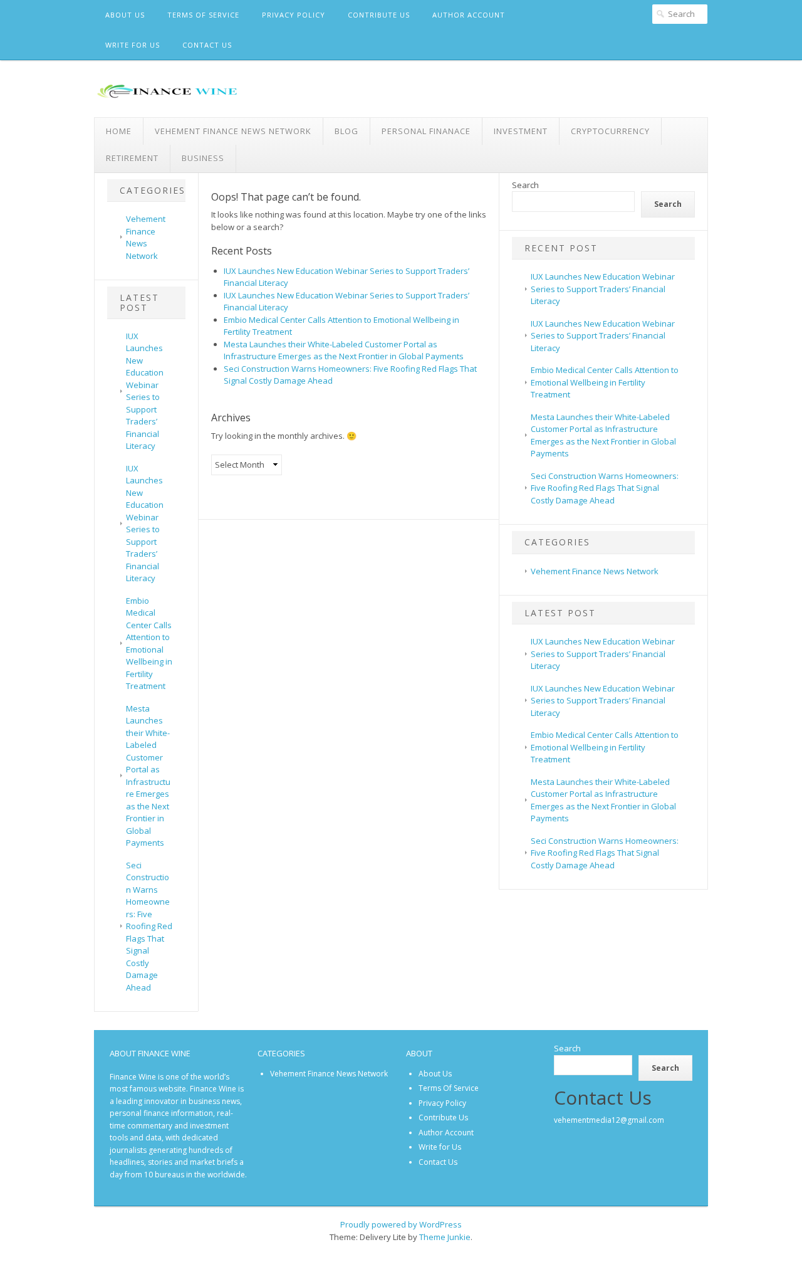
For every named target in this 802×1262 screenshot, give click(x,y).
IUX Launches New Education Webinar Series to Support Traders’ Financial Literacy (145, 391)
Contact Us (207, 45)
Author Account (468, 14)
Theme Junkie (445, 1237)
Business (203, 158)
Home (119, 131)
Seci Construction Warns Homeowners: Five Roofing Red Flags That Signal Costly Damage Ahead (149, 926)
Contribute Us (379, 14)
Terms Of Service (203, 14)
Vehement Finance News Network (233, 131)
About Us (125, 14)
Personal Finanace (426, 131)
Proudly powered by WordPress (401, 1224)
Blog (346, 131)
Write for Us (132, 45)
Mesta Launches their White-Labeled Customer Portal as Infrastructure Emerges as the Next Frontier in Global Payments (148, 776)
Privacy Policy (293, 14)
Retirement (132, 158)
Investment (521, 131)
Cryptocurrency (610, 131)
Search (525, 185)
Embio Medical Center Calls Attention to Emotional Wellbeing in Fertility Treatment (149, 643)
